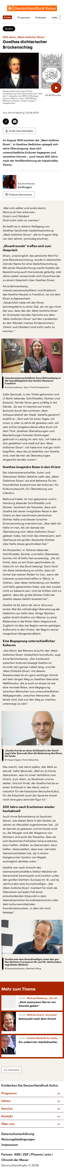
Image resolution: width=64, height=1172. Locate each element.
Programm (24, 17)
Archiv (9, 28)
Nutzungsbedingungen (18, 1139)
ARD (18, 1154)
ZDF (26, 1154)
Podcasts (40, 17)
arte (49, 1154)
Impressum (9, 1145)
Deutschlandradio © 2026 (20, 1165)
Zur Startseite (11, 1069)
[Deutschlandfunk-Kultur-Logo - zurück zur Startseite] (32, 8)
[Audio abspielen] (56, 88)
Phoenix (37, 1154)
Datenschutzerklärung (17, 1134)
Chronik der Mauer (15, 1160)
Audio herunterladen (21, 130)
